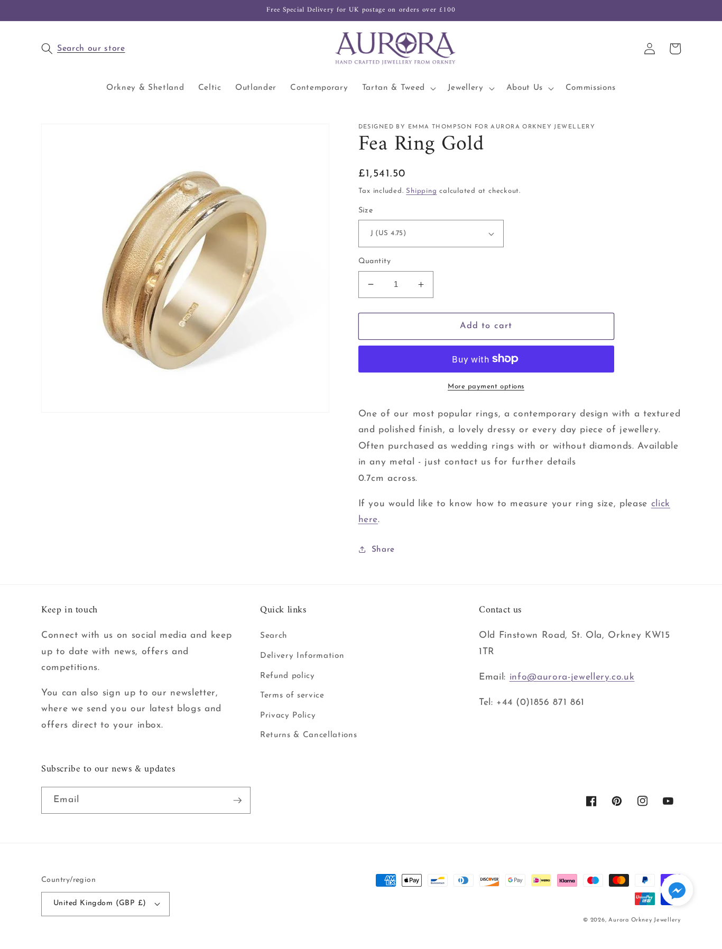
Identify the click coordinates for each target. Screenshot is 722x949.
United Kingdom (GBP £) (99, 903)
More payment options (486, 386)
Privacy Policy (288, 715)
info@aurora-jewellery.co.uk (572, 677)
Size (365, 211)
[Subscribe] (237, 800)
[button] (147, 48)
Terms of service (292, 695)
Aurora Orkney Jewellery (644, 920)
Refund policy (287, 676)
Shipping (421, 191)
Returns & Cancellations (308, 735)
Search (274, 635)
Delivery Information (302, 656)
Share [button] (383, 549)
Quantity (374, 261)
